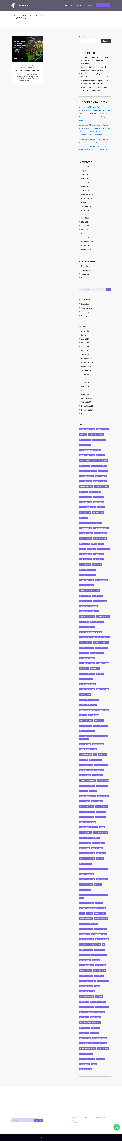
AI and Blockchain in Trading (87, 460)
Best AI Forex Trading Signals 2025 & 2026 (90, 632)
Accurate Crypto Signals (102, 429)
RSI (103, 944)
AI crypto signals (103, 471)
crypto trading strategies (86, 765)
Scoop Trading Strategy (86, 955)
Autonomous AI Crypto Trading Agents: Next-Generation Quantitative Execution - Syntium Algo (94, 110)
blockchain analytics (94, 715)
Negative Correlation (102, 879)
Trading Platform (84, 1017)
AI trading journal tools (86, 554)
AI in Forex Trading (85, 512)
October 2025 (86, 202)
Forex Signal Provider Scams (87, 785)
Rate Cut (82, 913)
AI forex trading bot (99, 502)
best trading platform (85, 694)
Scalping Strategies (99, 949)
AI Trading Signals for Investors (88, 569)
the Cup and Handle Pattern (87, 1007)
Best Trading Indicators (102, 689)
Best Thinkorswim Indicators (87, 689)
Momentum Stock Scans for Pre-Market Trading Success (93, 869)
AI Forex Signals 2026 (85, 497)
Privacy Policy (101, 1118)
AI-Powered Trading (85, 445)
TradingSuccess (94, 1033)
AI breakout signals (85, 465)
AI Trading (82, 549)
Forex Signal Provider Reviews (87, 780)
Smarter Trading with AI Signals (88, 981)
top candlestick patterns (102, 1007)
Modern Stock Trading (85, 863)
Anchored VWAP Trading (100, 601)
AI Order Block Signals (100, 533)
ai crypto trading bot (101, 476)
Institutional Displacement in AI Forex (89, 837)
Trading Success (84, 1033)
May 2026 (85, 179)
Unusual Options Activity (86, 1053)
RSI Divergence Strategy (86, 949)
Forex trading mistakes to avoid (87, 796)
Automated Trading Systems (87, 616)
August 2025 (85, 210)
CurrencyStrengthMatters (101, 765)
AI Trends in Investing (101, 580)
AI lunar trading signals (86, 528)
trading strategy (95, 1027)
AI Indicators (101, 507)
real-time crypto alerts (99, 913)
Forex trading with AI (97, 801)
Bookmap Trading (99, 720)
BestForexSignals (95, 668)
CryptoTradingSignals (95, 759)
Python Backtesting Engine (87, 903)
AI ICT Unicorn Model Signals (87, 507)
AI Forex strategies (98, 497)
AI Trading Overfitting (85, 559)
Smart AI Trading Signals (86, 975)
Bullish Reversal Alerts (85, 725)
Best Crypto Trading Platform (27, 71)
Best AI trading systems (101, 647)
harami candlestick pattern (86, 817)
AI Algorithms (100, 455)
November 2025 (87, 198)
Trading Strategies (84, 1027)
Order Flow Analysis (85, 889)
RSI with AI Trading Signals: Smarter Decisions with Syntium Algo (94, 116)
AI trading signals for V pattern (87, 575)
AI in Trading (83, 517)
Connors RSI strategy (85, 744)
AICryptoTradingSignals (86, 486)
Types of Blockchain (103, 1048)
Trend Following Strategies (99, 1038)
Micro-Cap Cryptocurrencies (87, 858)
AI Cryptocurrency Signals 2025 (88, 471)
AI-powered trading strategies (87, 455)
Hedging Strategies (100, 817)
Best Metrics (100, 673)
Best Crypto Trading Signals (87, 663)
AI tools (101, 543)
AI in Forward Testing (97, 512)
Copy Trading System (85, 754)
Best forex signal (84, 668)
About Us (72, 5)
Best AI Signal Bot (104, 637)
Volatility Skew (100, 1059)
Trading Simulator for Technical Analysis (90, 1022)
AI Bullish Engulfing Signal (99, 465)
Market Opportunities (97, 848)
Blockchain (85, 266)
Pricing (79, 5)
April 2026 (85, 182)
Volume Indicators (84, 1064)
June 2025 (85, 218)
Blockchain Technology (86, 720)
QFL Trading (99, 903)
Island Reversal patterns (98, 843)
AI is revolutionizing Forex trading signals (90, 523)
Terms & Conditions (74, 1122)
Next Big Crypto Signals (86, 884)
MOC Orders (100, 858)
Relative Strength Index (86, 929)
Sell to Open (96, 960)
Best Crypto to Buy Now (97, 653)
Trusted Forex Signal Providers (87, 1048)
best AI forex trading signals (87, 627)
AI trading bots (91, 549)
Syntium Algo (99, 996)
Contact (86, 1118)
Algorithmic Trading (85, 595)
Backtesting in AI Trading (103, 616)
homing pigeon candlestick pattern (88, 827)
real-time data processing (86, 918)
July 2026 (84, 171)
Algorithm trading (97, 595)
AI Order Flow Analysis (85, 538)
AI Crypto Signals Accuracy (87, 476)
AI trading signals (97, 564)
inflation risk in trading (85, 832)
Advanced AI (83, 434)
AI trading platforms (85, 564)
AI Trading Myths (98, 554)
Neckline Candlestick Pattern (87, 879)
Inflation (102, 827)
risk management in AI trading (99, 934)
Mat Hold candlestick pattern (87, 853)
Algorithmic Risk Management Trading (89, 590)
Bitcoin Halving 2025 (102, 710)
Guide (84, 5)
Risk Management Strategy (86, 939)
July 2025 (84, 214)
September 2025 (87, 206)
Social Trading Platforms (86, 986)
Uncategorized (86, 278)
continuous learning (98, 744)
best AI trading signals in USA (100, 642)
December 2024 (87, 242)
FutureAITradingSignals (101, 806)
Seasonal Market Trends (100, 955)
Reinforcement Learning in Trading (88, 923)
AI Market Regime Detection (101, 528)
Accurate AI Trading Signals (87, 429)
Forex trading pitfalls (103, 796)
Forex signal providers (103, 780)
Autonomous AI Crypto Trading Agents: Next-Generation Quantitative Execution (95, 60)
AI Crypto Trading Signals (100, 481)
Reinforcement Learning (101, 918)
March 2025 (85, 230)
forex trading (92, 791)
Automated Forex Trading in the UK (89, 611)
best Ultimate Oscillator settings (88, 705)
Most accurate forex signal (86, 874)
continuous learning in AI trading (88, 749)
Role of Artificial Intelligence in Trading (90, 944)
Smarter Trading (99, 975)
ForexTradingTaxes (85, 801)
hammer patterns (101, 811)
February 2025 (86, 234)
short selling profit (100, 965)
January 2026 (86, 190)
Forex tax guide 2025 (102, 785)
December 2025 (87, 194)
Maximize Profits (101, 853)
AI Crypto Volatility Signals (101, 486)
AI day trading (83, 491)
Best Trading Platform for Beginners (89, 699)
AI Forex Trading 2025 (85, 502)
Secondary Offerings (85, 960)
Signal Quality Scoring (99, 970)
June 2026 (85, 175)
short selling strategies (85, 970)
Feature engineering (85, 775)
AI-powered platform (85, 439)
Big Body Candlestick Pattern (87, 710)
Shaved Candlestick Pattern (87, 965)
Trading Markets (100, 1012)
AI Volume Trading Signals (86, 585)
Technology (85, 274)
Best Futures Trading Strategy (87, 673)
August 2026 (85, 167)
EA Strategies (83, 770)
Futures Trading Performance (87, 811)
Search (81, 37)
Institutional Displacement (100, 832)
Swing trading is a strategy (86, 996)
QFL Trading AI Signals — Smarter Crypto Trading (92, 908)
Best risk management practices (87, 684)
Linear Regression (84, 848)
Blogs (90, 5)
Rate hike (89, 913)
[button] (103, 5)
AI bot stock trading (102, 460)
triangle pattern (84, 1043)
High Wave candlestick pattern (87, 822)
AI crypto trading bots (85, 481)
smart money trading (103, 981)
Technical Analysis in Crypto (98, 1001)
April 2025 (85, 226)
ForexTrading (83, 791)
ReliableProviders (84, 934)
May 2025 (85, 222)
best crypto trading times (103, 663)
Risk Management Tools (102, 939)
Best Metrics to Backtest (86, 679)
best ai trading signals (85, 642)
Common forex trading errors (87, 731)
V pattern (94, 1064)
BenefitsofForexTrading (97, 621)
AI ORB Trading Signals (86, 533)
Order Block (98, 884)
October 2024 (86, 250)
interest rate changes (85, 843)
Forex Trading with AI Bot (86, 806)
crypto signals (102, 754)
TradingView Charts (85, 1038)
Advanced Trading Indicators (96, 434)
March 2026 (85, 186)
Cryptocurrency (27, 67)
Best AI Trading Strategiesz (86, 647)
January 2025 (86, 238)
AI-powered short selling (99, 439)
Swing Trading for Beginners (87, 991)
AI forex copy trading (95, 491)
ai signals (94, 543)
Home (65, 5)
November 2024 (87, 246)
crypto (95, 754)
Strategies (97, 986)
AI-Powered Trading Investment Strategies (90, 450)
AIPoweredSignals (84, 543)
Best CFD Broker (84, 653)
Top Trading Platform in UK (87, 1012)
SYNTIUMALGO (84, 1001)
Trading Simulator (95, 1017)
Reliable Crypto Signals (100, 929)
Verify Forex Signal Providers (87, 1059)
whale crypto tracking (85, 1069)
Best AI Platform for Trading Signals (89, 637)
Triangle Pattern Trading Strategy (98, 1043)
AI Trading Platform (98, 559)
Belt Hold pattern (84, 621)
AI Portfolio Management (100, 538)
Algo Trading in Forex (85, 601)
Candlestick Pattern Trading (101, 725)
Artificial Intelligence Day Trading (88, 606)
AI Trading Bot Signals (103, 549)
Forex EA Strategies (97, 775)
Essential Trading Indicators (96, 770)
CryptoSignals (83, 759)
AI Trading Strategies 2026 (86, 580)
